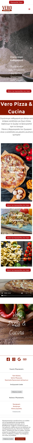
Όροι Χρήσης (16, 375)
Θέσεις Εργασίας (16, 408)
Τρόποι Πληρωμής (16, 378)
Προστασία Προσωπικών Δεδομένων (16, 380)
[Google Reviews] (19, 359)
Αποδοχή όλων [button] (20, 439)
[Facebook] (8, 359)
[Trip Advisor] (25, 359)
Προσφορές (16, 404)
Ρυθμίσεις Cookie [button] (17, 392)
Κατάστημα (16, 406)
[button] (2, 48)
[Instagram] (14, 359)
